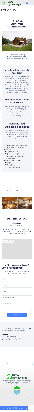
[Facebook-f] (27, 397)
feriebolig (18, 364)
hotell (23, 364)
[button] (27, 3)
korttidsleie (12, 364)
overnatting (29, 364)
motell (6, 364)
